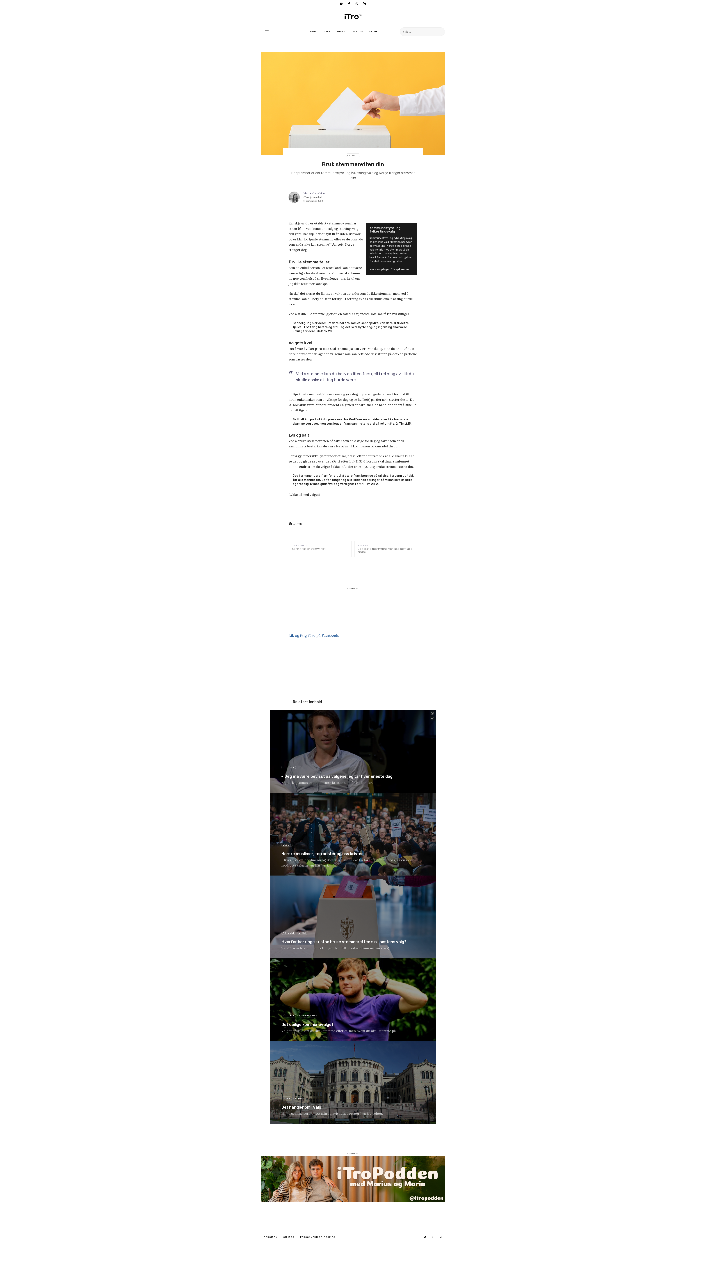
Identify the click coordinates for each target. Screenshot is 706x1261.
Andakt (341, 31)
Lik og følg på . (314, 635)
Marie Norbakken (314, 193)
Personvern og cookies (317, 1237)
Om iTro (288, 1237)
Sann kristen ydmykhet (309, 549)
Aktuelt (375, 31)
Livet (327, 31)
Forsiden (270, 1237)
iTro (353, 16)
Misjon (358, 31)
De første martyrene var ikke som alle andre (384, 550)
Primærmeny (266, 31)
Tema (313, 31)
